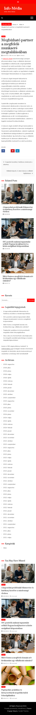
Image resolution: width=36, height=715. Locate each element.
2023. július (7, 451)
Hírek (3, 36)
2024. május (7, 417)
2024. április (7, 421)
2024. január (7, 431)
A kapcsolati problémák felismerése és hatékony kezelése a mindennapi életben (18, 209)
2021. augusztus (8, 527)
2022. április (7, 501)
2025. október (8, 394)
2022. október (8, 481)
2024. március (8, 424)
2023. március (8, 464)
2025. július (7, 404)
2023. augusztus (8, 447)
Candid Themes (23, 711)
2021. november (8, 517)
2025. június (7, 408)
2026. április (7, 378)
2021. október (8, 521)
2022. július (7, 491)
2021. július (7, 531)
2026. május (7, 374)
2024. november (8, 411)
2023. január (7, 471)
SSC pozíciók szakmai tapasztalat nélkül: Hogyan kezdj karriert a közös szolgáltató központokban (16, 244)
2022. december (8, 474)
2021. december (8, 514)
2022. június (7, 494)
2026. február (7, 384)
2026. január (7, 388)
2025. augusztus (8, 401)
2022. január (7, 511)
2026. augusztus (8, 364)
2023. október (8, 441)
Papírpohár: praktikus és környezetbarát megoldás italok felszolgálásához (14, 693)
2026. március (8, 381)
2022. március (8, 504)
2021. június (7, 534)
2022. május (7, 497)
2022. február (7, 507)
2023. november (8, 437)
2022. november (8, 477)
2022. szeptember (9, 484)
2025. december (8, 391)
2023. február (7, 467)
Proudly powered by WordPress (15, 708)
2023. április (7, 461)
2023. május (7, 457)
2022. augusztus (8, 487)
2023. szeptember (9, 444)
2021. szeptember (9, 524)
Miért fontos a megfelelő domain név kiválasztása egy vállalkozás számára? (18, 278)
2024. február (7, 427)
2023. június (7, 454)
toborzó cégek (7, 59)
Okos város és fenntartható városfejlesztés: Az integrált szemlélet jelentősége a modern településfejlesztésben (17, 338)
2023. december (8, 434)
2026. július (7, 368)
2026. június (7, 371)
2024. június (7, 414)
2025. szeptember (9, 398)
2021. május (7, 537)
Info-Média (13, 8)
